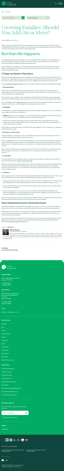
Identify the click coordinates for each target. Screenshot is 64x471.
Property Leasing (6, 372)
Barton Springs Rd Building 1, (10, 295)
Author (3, 227)
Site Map (4, 466)
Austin (3, 343)
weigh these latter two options (14, 84)
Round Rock (5, 350)
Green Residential (22, 231)
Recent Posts (10, 227)
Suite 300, (4, 297)
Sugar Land (5, 340)
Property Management (8, 368)
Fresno (4, 330)
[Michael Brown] (6, 234)
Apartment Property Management (11, 388)
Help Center (5, 429)
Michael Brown (14, 40)
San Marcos (5, 356)
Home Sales (14, 250)
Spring (3, 337)
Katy (3, 327)
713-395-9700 (7, 283)
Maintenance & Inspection (9, 381)
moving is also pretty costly (24, 160)
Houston (4, 324)
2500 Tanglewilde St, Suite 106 (10, 278)
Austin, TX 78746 (6, 298)
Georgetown (5, 353)
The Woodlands (6, 333)
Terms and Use (17, 466)
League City (5, 347)
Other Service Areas (7, 360)
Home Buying (6, 250)
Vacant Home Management (9, 391)
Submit (26, 413)
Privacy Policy (9, 466)
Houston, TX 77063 (7, 280)
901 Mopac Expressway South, (10, 293)
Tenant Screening (7, 375)
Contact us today (13, 221)
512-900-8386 (7, 302)
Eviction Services (7, 378)
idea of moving (21, 102)
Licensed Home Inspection (9, 395)
